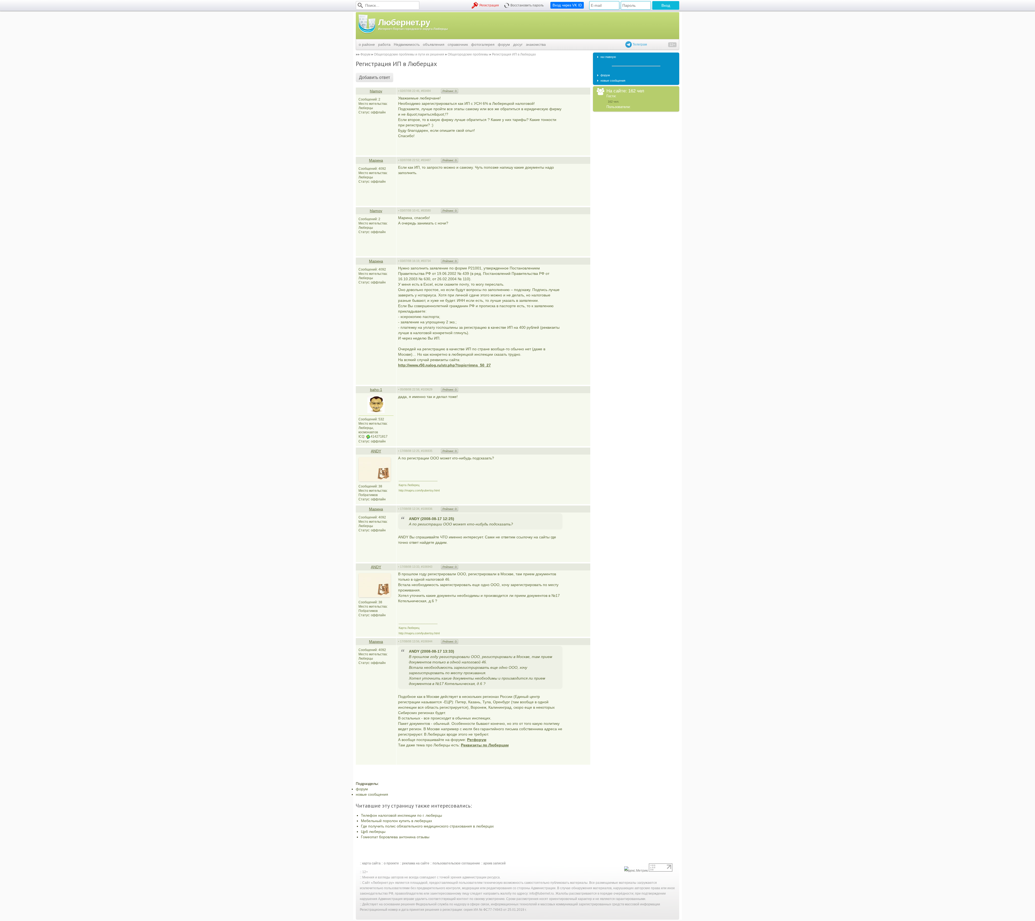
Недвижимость (407, 44)
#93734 (426, 260)
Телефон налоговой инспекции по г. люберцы (401, 815)
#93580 (426, 210)
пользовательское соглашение (456, 863)
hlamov (376, 91)
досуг (518, 44)
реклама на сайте (415, 863)
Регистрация (489, 5)
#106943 (426, 566)
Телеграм (639, 44)
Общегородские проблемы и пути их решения (409, 54)
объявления (433, 44)
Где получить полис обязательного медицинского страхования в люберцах (427, 826)
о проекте (391, 863)
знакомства (536, 44)
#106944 (426, 641)
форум (504, 44)
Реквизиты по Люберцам (485, 745)
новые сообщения (372, 794)
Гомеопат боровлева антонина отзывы (395, 837)
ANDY (376, 451)
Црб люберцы (373, 831)
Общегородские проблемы (468, 54)
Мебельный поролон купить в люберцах (396, 821)
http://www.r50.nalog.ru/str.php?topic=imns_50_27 (444, 365)
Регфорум (476, 740)
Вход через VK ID (567, 5)
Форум (365, 54)
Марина (376, 160)
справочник (458, 44)
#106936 (426, 508)
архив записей (494, 863)
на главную (608, 56)
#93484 (426, 90)
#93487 (426, 160)
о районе (367, 44)
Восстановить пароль (527, 5)
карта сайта (371, 863)
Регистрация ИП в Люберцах (514, 54)
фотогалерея (483, 44)
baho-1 (376, 389)
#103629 (426, 389)
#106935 (426, 450)
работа (384, 44)
